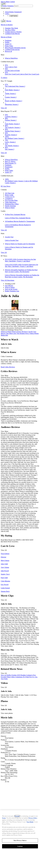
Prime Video (9, 46)
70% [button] (23, 315)
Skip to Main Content (8, 2)
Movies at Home (6, 37)
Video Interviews (10, 202)
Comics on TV (10, 197)
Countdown (9, 198)
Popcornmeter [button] (29, 315)
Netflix (7, 42)
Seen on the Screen (11, 289)
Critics (7, 14)
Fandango (8, 40)
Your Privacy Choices (20, 840)
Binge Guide (9, 195)
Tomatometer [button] (8, 315)
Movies (8, 21)
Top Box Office (10, 30)
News (8, 186)
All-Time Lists (9, 193)
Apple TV (8, 44)
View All (4, 108)
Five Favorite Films (11, 200)
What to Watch (11, 58)
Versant (17, 816)
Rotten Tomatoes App (12, 291)
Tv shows (4, 77)
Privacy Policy (33, 818)
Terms (4, 818)
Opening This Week (11, 28)
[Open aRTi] (3, 4)
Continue (20, 846)
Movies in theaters (7, 25)
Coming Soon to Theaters (13, 32)
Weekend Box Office (12, 204)
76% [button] (2, 315)
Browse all (8, 51)
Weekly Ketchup (10, 206)
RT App (3, 186)
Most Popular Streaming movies (15, 48)
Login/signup (13, 15)
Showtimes (10, 280)
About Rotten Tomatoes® (13, 12)
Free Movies (9, 285)
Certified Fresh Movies (12, 33)
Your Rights (30, 822)
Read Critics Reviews (8, 367)
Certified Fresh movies (12, 49)
